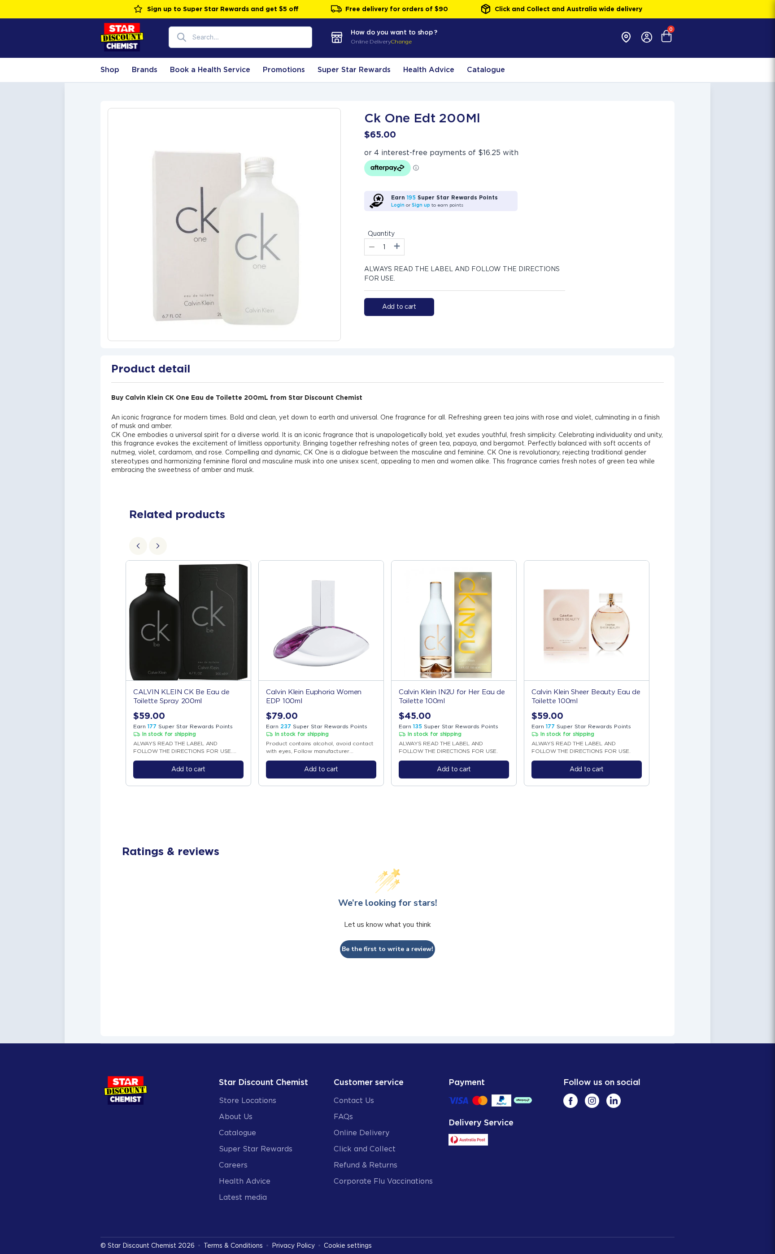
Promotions (284, 69)
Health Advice (428, 69)
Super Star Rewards (354, 69)
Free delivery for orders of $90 (396, 9)
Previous (115, 673)
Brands (144, 69)
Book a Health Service (210, 69)
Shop (109, 69)
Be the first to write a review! (387, 949)
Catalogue (486, 69)
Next (659, 673)
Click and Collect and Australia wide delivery (568, 9)
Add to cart (399, 306)
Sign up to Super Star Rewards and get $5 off (223, 9)
